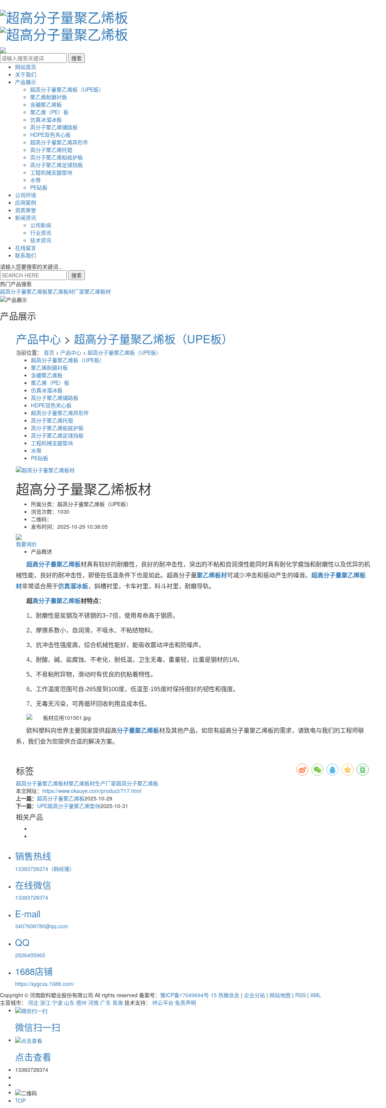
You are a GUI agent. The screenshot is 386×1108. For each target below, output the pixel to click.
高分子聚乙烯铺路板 (54, 127)
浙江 (45, 1002)
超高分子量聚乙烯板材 (42, 783)
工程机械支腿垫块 (51, 172)
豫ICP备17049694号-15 (188, 995)
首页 (49, 352)
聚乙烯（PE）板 (49, 112)
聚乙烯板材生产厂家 (92, 783)
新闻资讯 (25, 217)
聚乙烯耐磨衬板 (48, 97)
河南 (93, 1002)
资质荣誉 (25, 210)
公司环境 (25, 195)
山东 (69, 1002)
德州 (81, 1002)
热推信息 (228, 995)
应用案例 (25, 202)
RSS (300, 995)
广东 (105, 1002)
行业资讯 (40, 232)
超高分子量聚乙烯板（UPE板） (67, 89)
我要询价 (26, 544)
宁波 (57, 1002)
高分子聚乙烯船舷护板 (56, 157)
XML (315, 995)
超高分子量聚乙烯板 (23, 291)
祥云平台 (162, 1002)
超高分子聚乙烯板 (137, 783)
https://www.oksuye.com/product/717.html (91, 790)
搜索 (76, 275)
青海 (117, 1002)
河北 (33, 1002)
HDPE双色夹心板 (50, 134)
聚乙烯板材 (97, 291)
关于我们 (25, 74)
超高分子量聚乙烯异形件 (59, 142)
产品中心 (38, 339)
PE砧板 (38, 187)
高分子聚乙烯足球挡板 (56, 164)
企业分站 (254, 995)
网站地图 (280, 995)
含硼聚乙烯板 (46, 104)
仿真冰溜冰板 (46, 119)
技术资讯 (40, 240)
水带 (35, 180)
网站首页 (25, 66)
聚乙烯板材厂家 (65, 291)
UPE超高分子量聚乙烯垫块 (68, 806)
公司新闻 (40, 225)
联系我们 (25, 255)
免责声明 (185, 1002)
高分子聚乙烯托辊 (51, 149)
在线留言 (25, 247)
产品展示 (25, 82)
